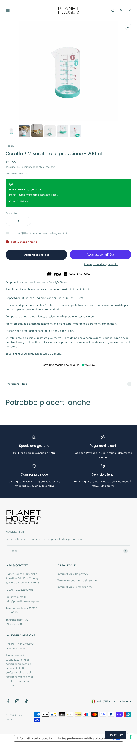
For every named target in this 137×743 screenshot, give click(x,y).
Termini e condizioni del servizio (77, 580)
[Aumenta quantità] (26, 221)
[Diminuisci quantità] (11, 221)
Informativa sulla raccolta (34, 738)
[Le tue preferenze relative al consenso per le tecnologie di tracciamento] (130, 736)
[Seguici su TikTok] (26, 701)
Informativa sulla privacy (72, 574)
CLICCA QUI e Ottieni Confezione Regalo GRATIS (41, 233)
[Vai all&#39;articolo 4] (50, 131)
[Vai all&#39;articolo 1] (11, 131)
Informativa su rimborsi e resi (75, 586)
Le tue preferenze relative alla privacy (84, 738)
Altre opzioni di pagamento (101, 264)
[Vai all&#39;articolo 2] (24, 131)
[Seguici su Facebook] (8, 701)
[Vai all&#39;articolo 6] (75, 131)
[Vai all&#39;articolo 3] (37, 131)
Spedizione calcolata (32, 166)
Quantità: (11, 213)
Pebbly (10, 145)
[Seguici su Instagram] (17, 701)
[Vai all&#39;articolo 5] (62, 131)
